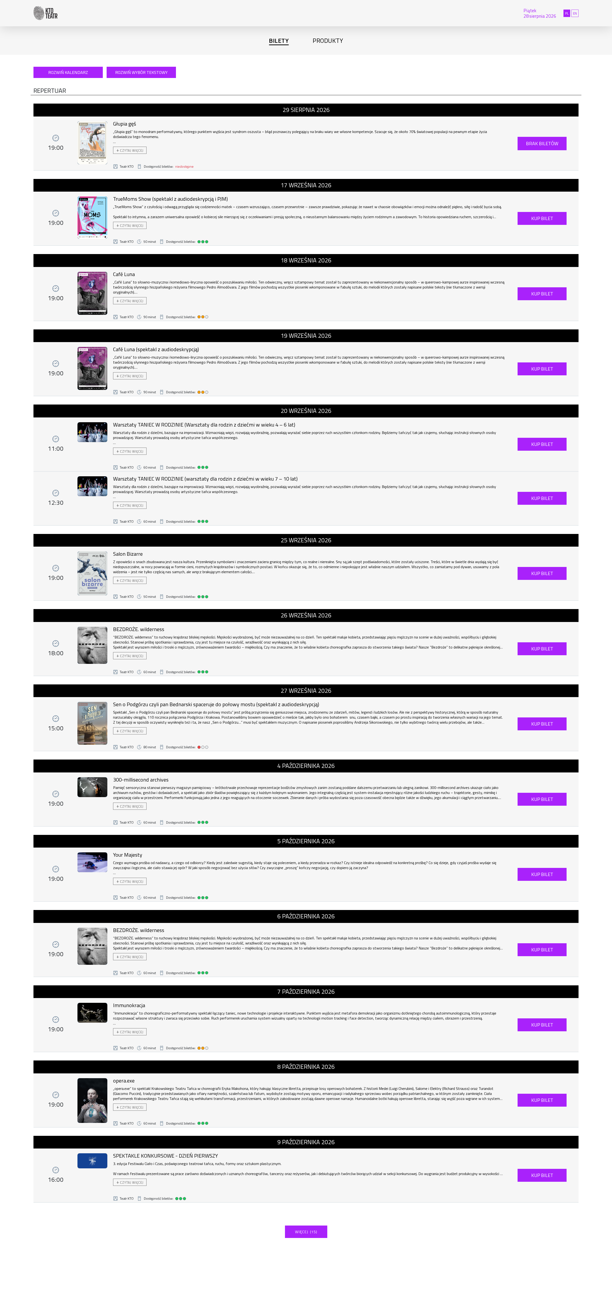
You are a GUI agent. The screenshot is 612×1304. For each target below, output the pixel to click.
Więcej (306, 1232)
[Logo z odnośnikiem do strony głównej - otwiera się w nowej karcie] (191, 13)
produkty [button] (328, 40)
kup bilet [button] (542, 218)
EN (576, 13)
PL (567, 13)
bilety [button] (279, 40)
